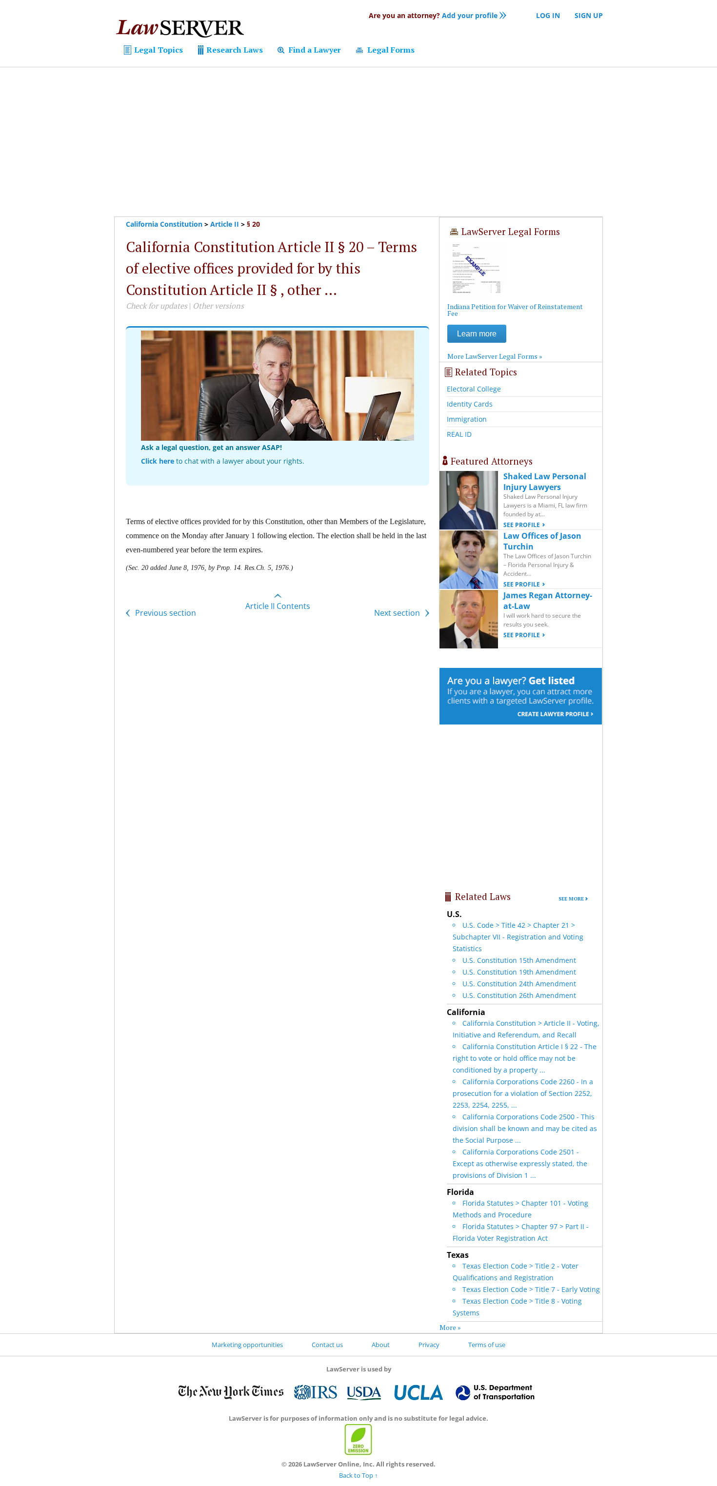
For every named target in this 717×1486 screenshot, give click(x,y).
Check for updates (156, 305)
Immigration (467, 419)
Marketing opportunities (247, 1344)
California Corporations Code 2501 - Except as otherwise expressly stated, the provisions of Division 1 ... (520, 1163)
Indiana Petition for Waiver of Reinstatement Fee (515, 310)
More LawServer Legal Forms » (494, 356)
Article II (224, 224)
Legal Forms (390, 49)
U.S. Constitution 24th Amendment (519, 983)
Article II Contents (277, 606)
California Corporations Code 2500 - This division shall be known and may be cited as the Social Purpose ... (525, 1128)
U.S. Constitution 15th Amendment (519, 960)
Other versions (218, 305)
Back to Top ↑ (358, 1475)
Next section (398, 612)
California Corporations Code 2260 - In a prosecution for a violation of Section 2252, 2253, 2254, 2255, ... (523, 1093)
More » (450, 1327)
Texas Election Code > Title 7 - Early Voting (531, 1289)
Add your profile (433, 15)
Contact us (327, 1344)
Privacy (428, 1344)
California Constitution (164, 224)
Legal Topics (157, 49)
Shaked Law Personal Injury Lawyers (544, 481)
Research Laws (233, 49)
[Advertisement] (358, 142)
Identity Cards (470, 404)
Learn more (477, 334)
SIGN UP (589, 15)
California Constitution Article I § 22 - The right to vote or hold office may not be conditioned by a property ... (525, 1058)
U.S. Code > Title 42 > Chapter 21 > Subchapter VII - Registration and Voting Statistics (518, 936)
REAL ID (459, 434)
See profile (521, 525)
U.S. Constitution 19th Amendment (519, 972)
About (381, 1344)
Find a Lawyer (314, 49)
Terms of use (486, 1344)
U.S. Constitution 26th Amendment (519, 995)
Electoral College (474, 388)
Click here (157, 461)
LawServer (179, 31)
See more (571, 899)
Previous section (164, 612)
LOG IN (548, 15)
